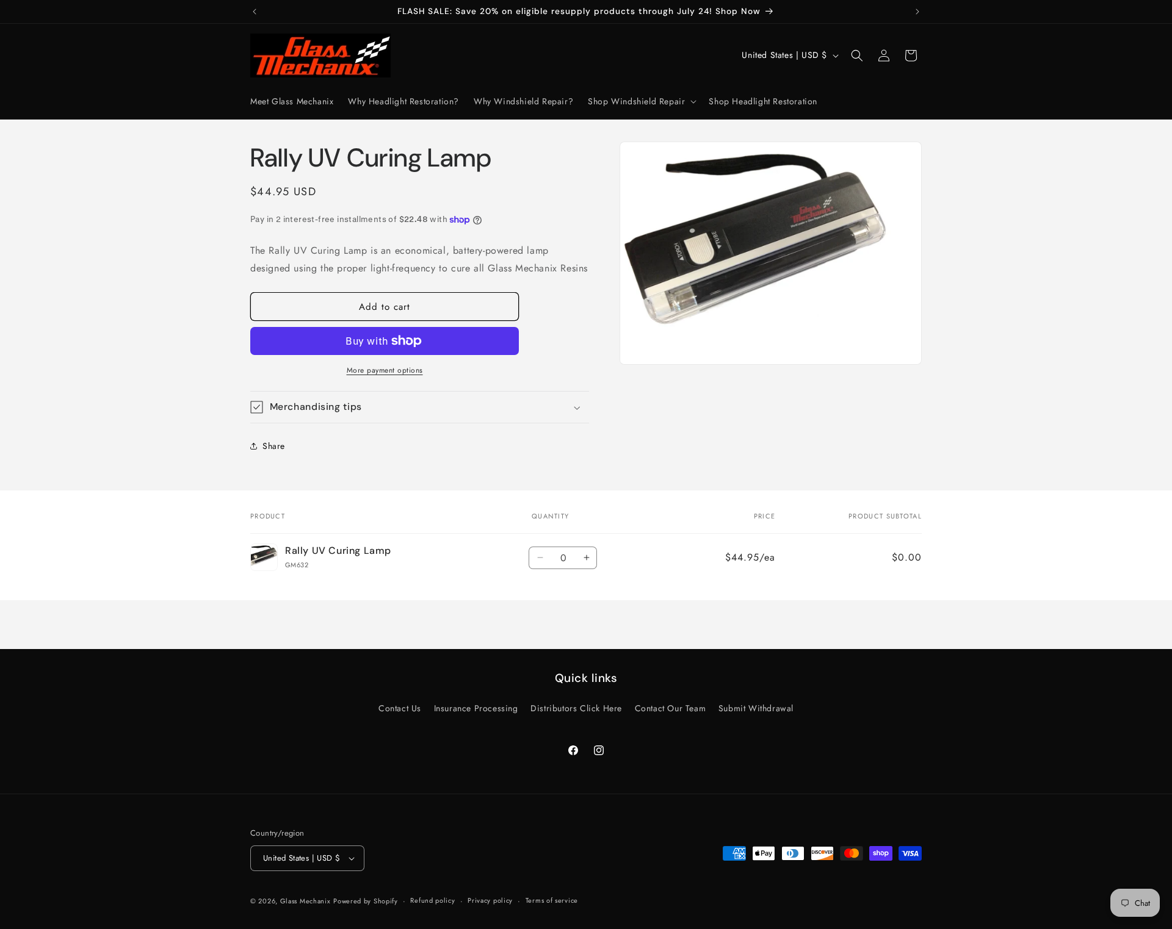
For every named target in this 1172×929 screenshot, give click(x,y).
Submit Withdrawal (756, 708)
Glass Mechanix (305, 901)
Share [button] (273, 446)
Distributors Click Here (576, 708)
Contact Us (399, 708)
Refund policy (432, 900)
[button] (641, 101)
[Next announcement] (917, 11)
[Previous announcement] (254, 11)
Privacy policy (490, 900)
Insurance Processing (476, 708)
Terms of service (552, 900)
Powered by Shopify (365, 901)
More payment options (385, 370)
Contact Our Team (670, 708)
